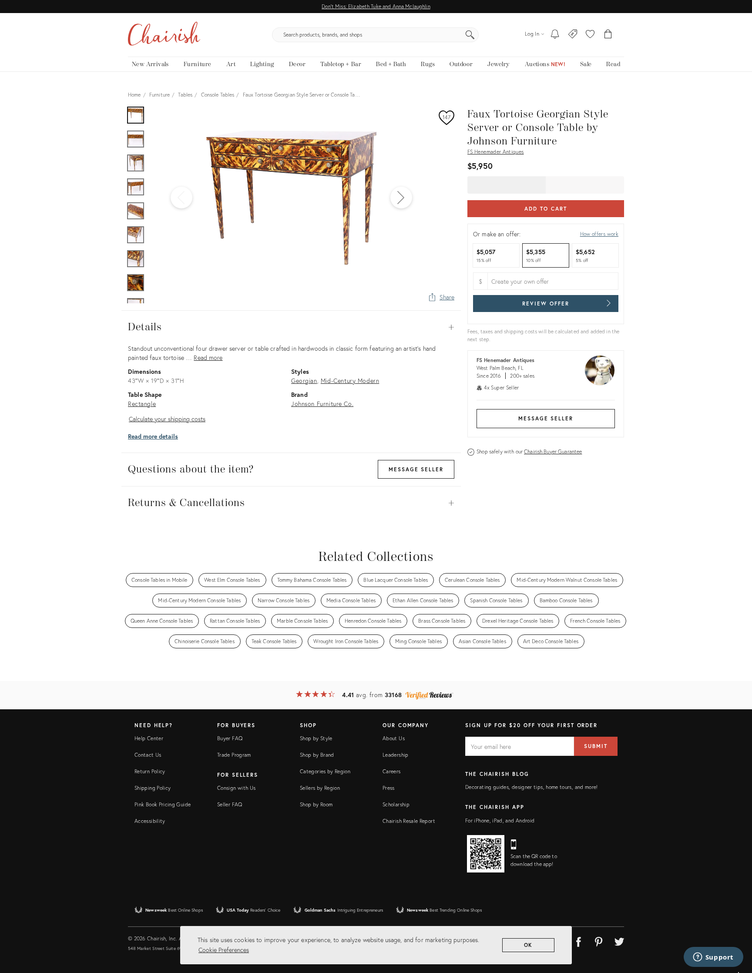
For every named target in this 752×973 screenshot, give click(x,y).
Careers (392, 771)
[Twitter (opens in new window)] (619, 940)
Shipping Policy (152, 788)
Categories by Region (325, 771)
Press (389, 788)
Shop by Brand (317, 755)
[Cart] (608, 34)
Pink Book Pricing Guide (162, 804)
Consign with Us (236, 788)
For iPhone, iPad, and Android (499, 820)
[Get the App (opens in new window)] (485, 853)
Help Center (148, 738)
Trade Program (234, 755)
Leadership (396, 755)
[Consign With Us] (573, 34)
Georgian (304, 380)
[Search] (470, 34)
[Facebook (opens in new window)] (578, 940)
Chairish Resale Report (409, 821)
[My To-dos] (555, 34)
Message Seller (545, 418)
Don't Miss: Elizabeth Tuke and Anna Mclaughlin (376, 6)
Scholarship (396, 804)
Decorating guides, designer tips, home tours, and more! (531, 787)
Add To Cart (545, 208)
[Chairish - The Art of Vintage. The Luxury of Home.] (164, 35)
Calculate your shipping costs (167, 419)
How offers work (599, 234)
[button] (590, 34)
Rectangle (142, 403)
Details (291, 327)
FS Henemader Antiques (495, 151)
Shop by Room (316, 804)
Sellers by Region (320, 788)
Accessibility (149, 821)
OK (528, 945)
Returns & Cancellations (291, 503)
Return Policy (149, 771)
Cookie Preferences (223, 950)
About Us (394, 738)
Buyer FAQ (229, 738)
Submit (596, 746)
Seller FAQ (229, 804)
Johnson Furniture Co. (322, 403)
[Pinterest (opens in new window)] (599, 940)
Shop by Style (316, 738)
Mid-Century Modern (350, 380)
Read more (208, 357)
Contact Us (147, 755)
